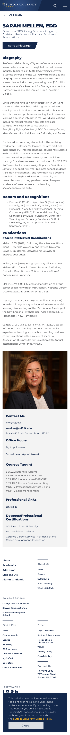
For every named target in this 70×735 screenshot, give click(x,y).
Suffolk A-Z (43, 579)
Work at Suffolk (46, 588)
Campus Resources (12, 667)
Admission (9, 570)
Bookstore (8, 663)
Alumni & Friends (13, 579)
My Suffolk (8, 658)
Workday (7, 644)
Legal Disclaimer (46, 630)
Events (41, 574)
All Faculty (15, 14)
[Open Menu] (65, 6)
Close (25, 725)
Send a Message (19, 45)
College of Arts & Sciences (16, 603)
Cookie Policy (45, 656)
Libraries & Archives (12, 653)
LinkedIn (11, 506)
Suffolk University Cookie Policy (32, 718)
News (40, 569)
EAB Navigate (10, 649)
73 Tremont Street (47, 674)
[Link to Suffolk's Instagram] (12, 691)
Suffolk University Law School (14, 613)
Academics (9, 565)
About (6, 560)
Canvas (6, 640)
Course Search (10, 635)
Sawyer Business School (15, 608)
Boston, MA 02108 (47, 677)
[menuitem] (55, 6)
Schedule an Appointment (22, 454)
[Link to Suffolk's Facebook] (3, 691)
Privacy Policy (45, 651)
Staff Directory (45, 583)
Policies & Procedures (49, 635)
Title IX (41, 647)
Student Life (10, 574)
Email (5, 630)
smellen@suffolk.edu (19, 428)
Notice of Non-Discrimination (45, 641)
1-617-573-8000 (45, 671)
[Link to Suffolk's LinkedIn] (16, 691)
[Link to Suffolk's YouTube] (7, 691)
